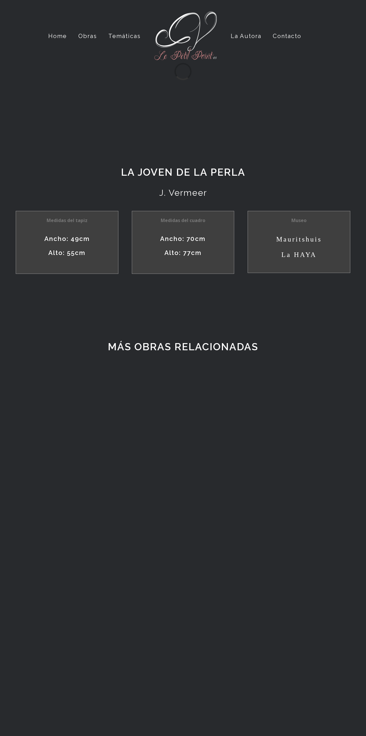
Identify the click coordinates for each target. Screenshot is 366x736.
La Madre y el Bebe (271, 507)
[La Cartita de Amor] (94, 569)
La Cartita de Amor (94, 618)
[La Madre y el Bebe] (271, 438)
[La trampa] (94, 431)
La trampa (94, 493)
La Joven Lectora (271, 618)
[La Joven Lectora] (271, 569)
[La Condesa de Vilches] (94, 680)
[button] (298, 36)
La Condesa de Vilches (94, 730)
